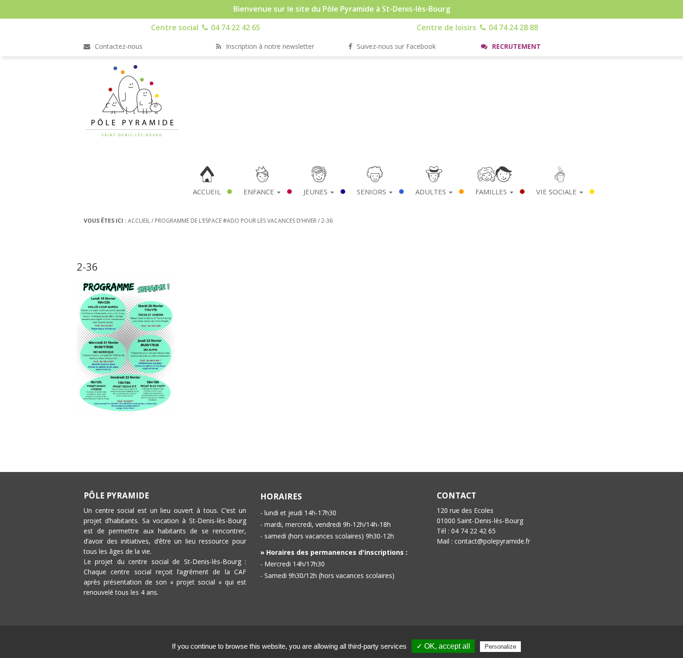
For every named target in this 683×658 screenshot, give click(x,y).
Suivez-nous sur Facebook (395, 46)
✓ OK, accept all (443, 646)
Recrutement (515, 46)
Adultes (431, 191)
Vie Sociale (557, 191)
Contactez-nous (118, 46)
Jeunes (316, 191)
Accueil (207, 191)
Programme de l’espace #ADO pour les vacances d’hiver (235, 221)
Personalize (500, 646)
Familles (492, 191)
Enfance (259, 191)
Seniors (372, 191)
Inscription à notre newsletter (269, 46)
